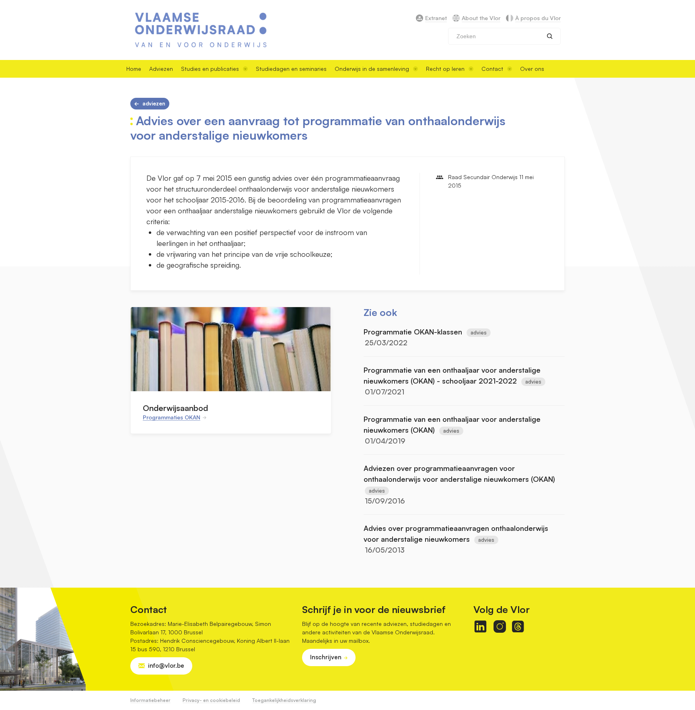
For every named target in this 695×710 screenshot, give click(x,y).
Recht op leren (445, 68)
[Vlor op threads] (518, 626)
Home (133, 68)
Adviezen (161, 68)
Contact (492, 68)
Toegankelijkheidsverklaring (284, 700)
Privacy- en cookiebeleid (211, 700)
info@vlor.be (166, 665)
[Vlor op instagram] (500, 626)
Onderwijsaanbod (175, 408)
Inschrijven (325, 657)
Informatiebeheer (150, 700)
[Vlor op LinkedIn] (480, 626)
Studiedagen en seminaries (291, 68)
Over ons (532, 68)
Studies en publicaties (210, 68)
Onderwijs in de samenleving (372, 68)
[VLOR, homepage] (200, 30)
